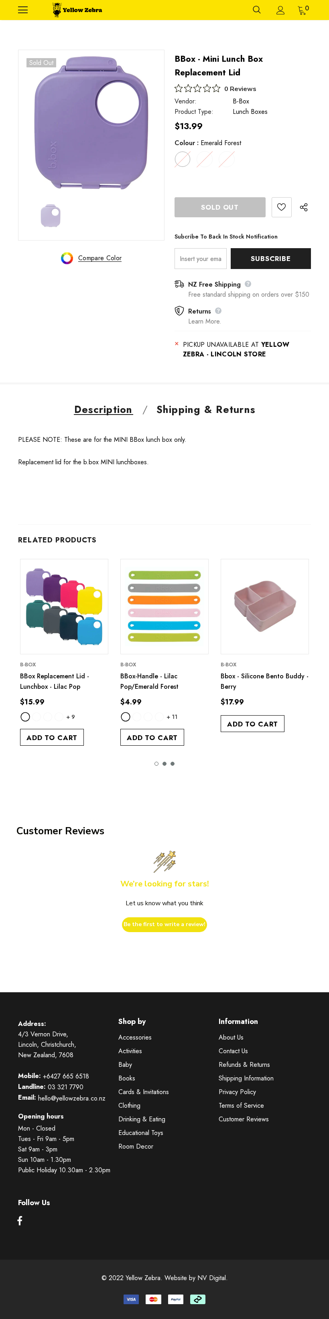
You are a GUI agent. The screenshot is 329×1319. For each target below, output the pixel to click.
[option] (91, 123)
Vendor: (186, 101)
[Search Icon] (257, 10)
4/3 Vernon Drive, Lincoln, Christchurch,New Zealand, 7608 (47, 1045)
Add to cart (51, 737)
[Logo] (76, 10)
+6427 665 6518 (66, 1076)
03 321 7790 (65, 1087)
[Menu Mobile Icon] (23, 10)
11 (172, 717)
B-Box (241, 101)
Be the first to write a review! (164, 924)
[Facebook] (19, 1221)
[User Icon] (280, 10)
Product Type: (194, 111)
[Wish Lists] (282, 207)
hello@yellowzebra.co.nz (72, 1098)
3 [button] (173, 764)
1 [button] (156, 764)
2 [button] (164, 764)
